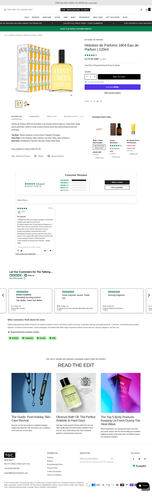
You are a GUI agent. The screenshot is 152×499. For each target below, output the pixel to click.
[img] (22, 208)
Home (6, 35)
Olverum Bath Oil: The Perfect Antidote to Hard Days (75, 418)
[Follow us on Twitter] (139, 459)
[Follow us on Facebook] (133, 459)
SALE (27, 17)
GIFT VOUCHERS (113, 17)
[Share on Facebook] (91, 101)
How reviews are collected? (26, 254)
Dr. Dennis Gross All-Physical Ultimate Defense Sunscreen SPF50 (133, 141)
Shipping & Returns (23, 156)
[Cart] (147, 10)
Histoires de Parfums (94, 40)
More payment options (112, 93)
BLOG (125, 17)
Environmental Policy (55, 464)
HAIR (66, 17)
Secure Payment (57, 156)
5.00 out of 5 (40, 184)
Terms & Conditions (54, 475)
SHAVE (57, 17)
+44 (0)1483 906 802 (11, 468)
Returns (50, 461)
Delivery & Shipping (72, 116)
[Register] (112, 458)
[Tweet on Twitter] (97, 101)
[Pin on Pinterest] (94, 101)
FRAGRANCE (84, 17)
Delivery (50, 457)
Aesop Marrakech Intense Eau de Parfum (115, 141)
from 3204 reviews (16, 278)
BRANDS (35, 17)
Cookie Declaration (54, 471)
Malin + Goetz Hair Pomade (98, 141)
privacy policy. (110, 462)
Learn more (93, 3)
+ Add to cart (99, 158)
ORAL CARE (98, 17)
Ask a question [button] (117, 187)
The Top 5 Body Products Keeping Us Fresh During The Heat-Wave (120, 420)
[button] (90, 55)
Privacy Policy (52, 468)
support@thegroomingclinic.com (16, 473)
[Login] (141, 10)
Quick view (116, 157)
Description (16, 116)
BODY (73, 17)
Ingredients (34, 116)
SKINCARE (47, 17)
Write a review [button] (117, 182)
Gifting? (41, 156)
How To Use (52, 116)
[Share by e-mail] (101, 101)
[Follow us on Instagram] (145, 459)
